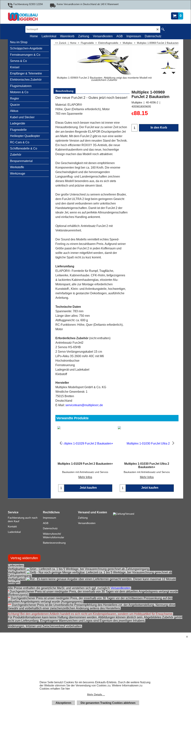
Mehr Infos (85, 477)
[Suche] (163, 29)
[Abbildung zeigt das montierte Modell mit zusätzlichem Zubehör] (168, 67)
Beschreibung (64, 90)
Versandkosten (120, 588)
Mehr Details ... (96, 694)
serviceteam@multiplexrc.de (84, 405)
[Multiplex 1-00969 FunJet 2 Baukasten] (168, 53)
